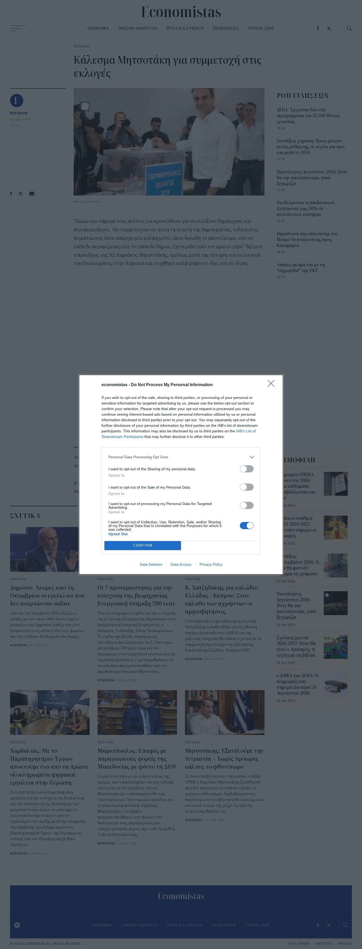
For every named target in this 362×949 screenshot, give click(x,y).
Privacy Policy (211, 564)
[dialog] (181, 474)
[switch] (247, 468)
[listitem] (181, 457)
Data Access (181, 564)
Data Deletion (151, 564)
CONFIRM (143, 545)
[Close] (273, 385)
